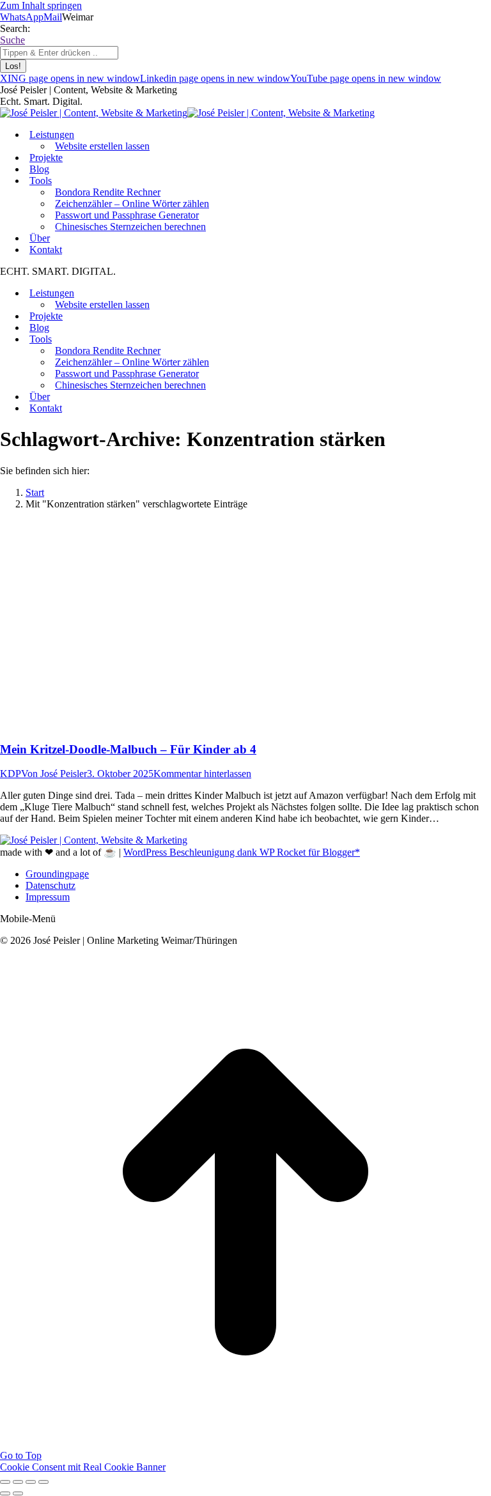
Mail (52, 17)
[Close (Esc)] (5, 1482)
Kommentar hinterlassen (202, 773)
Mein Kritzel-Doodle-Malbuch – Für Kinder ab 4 (128, 749)
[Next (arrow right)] (18, 1493)
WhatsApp (21, 17)
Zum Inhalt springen (41, 5)
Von (54, 773)
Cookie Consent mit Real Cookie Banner (83, 1466)
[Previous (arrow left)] (5, 1493)
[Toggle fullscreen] (31, 1482)
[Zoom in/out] (43, 1482)
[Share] (18, 1482)
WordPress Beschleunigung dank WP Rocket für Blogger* (241, 852)
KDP (10, 773)
